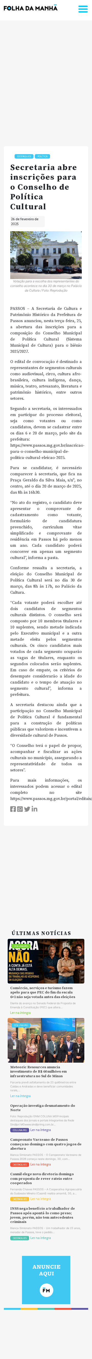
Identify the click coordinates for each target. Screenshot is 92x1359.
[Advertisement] (46, 81)
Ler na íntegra (20, 1013)
